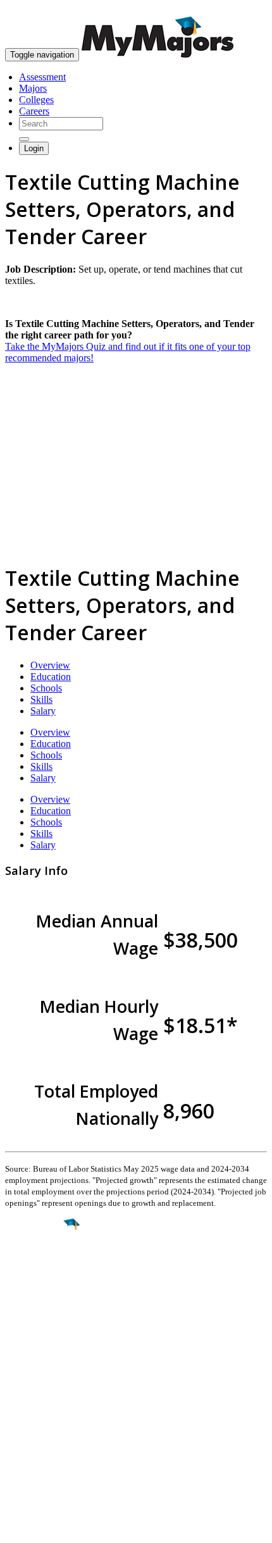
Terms (17, 1526)
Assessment (42, 76)
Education (50, 676)
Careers (34, 111)
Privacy (52, 1526)
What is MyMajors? (44, 1395)
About (20, 1369)
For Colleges (30, 1418)
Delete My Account (44, 1440)
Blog (15, 1452)
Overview (50, 665)
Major (35, 1267)
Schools (46, 688)
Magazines (26, 1429)
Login (34, 148)
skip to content (241, 10)
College (39, 1295)
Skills (41, 699)
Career (37, 1322)
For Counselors (35, 1406)
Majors (33, 88)
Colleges (36, 99)
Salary (43, 710)
